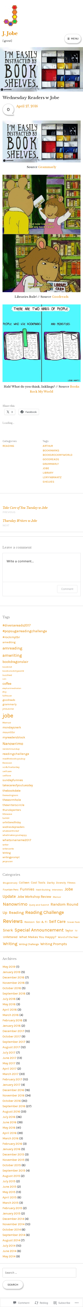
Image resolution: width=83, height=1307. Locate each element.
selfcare (7, 771)
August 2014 (11, 1240)
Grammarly (47, 167)
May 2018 (9, 1004)
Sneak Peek (73, 922)
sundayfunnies (13, 780)
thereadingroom (10, 795)
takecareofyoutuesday (18, 785)
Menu (74, 38)
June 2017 (9, 1058)
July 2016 (9, 1117)
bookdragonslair (15, 662)
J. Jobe (10, 33)
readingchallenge (16, 754)
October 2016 (12, 1101)
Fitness (71, 882)
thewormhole (12, 800)
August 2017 (11, 1047)
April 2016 (10, 1133)
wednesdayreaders (14, 827)
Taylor (69, 930)
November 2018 (14, 983)
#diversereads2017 (17, 625)
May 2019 (9, 966)
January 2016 (11, 1149)
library (48, 472)
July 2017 (9, 1052)
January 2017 (11, 1084)
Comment (67, 588)
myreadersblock (14, 737)
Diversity (61, 882)
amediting (9, 642)
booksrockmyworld (57, 455)
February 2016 (12, 1143)
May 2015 (9, 1192)
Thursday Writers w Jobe (20, 523)
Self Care (57, 921)
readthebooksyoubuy (14, 758)
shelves (48, 481)
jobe (46, 468)
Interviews (57, 889)
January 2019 (11, 972)
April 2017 (10, 1068)
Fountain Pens (11, 889)
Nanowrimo (13, 743)
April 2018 (10, 1009)
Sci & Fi (41, 922)
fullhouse (7, 695)
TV (76, 930)
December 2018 (13, 977)
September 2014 (14, 1235)
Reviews (13, 921)
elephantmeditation (12, 688)
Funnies (27, 889)
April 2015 (10, 1197)
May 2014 (9, 1256)
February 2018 (12, 1020)
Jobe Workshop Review (34, 897)
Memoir (7, 722)
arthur (48, 446)
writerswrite (8, 849)
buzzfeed (7, 675)
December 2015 (13, 1154)
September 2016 (14, 1106)
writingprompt (11, 857)
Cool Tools (38, 882)
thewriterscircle (13, 805)
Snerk (8, 930)
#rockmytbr (11, 637)
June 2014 (9, 1251)
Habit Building (43, 889)
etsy (4, 692)
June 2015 (9, 1186)
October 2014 (12, 1229)
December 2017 (13, 1031)
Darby (51, 882)
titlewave (7, 814)
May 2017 (9, 1063)
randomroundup (11, 749)
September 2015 (14, 1170)
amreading (12, 648)
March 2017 (11, 1074)
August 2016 (11, 1111)
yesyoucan (8, 861)
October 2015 (12, 1165)
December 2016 (13, 1090)
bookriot (7, 667)
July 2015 (9, 1181)
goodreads (51, 459)
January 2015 (11, 1213)
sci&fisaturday (11, 767)
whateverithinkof (11, 831)
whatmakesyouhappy (15, 835)
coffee (7, 683)
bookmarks (51, 450)
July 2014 (9, 1245)
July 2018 (9, 999)
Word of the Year (68, 937)
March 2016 (11, 1138)
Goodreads (60, 296)
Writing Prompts (53, 944)
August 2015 (11, 1176)
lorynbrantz (52, 477)
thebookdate (11, 790)
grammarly (51, 464)
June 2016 (9, 1122)
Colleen (24, 882)
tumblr (6, 818)
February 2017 (12, 1079)
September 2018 (14, 993)
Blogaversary (10, 882)
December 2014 (13, 1219)
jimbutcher (8, 709)
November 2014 (14, 1224)
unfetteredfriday (12, 822)
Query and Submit (39, 904)
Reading (8, 446)
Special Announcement (39, 930)
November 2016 (14, 1095)
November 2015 (14, 1160)
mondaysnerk (12, 727)
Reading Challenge (44, 912)
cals (4, 679)
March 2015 (11, 1203)
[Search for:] (39, 1272)
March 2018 (11, 1015)
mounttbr (9, 732)
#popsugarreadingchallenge (25, 631)
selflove (7, 775)
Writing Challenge (29, 944)
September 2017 (14, 1042)
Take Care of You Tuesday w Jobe (25, 510)
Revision (7, 762)
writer (5, 844)
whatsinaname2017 (17, 840)
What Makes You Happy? (37, 937)
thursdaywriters (12, 809)
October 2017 (12, 1036)
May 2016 (9, 1127)
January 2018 (12, 1025)
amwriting (12, 655)
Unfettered (10, 937)
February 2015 (12, 1208)
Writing (7, 852)
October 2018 (12, 988)
